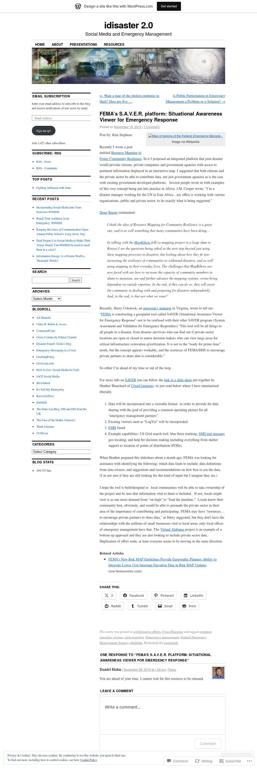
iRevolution (43, 383)
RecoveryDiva (44, 396)
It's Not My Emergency (50, 389)
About (57, 44)
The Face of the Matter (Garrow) (55, 420)
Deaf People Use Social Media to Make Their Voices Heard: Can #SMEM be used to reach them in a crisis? (63, 244)
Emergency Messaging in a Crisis (56, 350)
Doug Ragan (108, 212)
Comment (208, 743)
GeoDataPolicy (45, 357)
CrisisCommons (142, 385)
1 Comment (151, 127)
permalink (171, 642)
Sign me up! (43, 131)
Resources (114, 44)
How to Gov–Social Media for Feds (57, 370)
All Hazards (43, 317)
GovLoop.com (45, 363)
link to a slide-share (178, 379)
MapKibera (142, 242)
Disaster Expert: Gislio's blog (53, 344)
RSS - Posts (43, 161)
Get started (169, 6)
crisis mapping (134, 637)
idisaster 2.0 (128, 24)
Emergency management (162, 637)
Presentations (83, 44)
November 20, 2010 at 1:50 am (145, 669)
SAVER (130, 379)
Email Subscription (51, 96)
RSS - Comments (46, 168)
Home (40, 44)
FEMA (106, 314)
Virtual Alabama (172, 529)
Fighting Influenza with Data (53, 188)
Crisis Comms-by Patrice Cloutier (56, 337)
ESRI (112, 427)
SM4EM (41, 402)
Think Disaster (45, 426)
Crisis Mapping (172, 631)
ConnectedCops (45, 330)
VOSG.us (42, 433)
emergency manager (157, 308)
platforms (136, 642)
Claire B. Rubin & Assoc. (51, 324)
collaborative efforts (147, 631)
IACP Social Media (47, 376)
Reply (172, 669)
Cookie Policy (88, 760)
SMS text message (212, 433)
